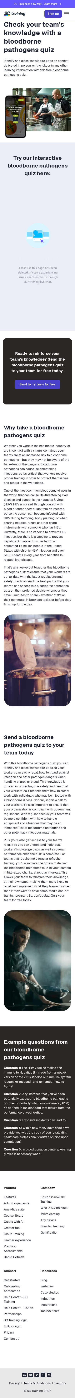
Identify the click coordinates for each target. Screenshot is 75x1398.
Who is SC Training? (54, 1208)
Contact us (11, 1339)
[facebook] (43, 1375)
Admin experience (16, 1203)
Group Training (14, 1234)
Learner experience (17, 1240)
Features (10, 1197)
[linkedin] (24, 1375)
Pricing (9, 1332)
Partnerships (13, 1314)
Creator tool (12, 1228)
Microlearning (50, 1214)
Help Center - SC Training (16, 1299)
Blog (44, 1280)
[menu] (66, 13)
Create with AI (13, 1222)
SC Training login (16, 1320)
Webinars (47, 1286)
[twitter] (36, 1375)
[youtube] (30, 1375)
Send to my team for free (37, 384)
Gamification (49, 1232)
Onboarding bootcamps (12, 1288)
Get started (12, 1280)
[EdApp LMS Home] (14, 14)
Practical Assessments (13, 1248)
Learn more (50, 4)
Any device (48, 1220)
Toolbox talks (50, 1311)
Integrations (49, 1305)
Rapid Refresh (14, 1257)
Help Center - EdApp (18, 1308)
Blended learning (53, 1226)
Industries (48, 1299)
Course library (13, 1216)
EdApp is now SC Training (53, 1199)
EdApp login (12, 1326)
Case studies (50, 1292)
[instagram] (49, 1375)
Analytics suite (14, 1209)
